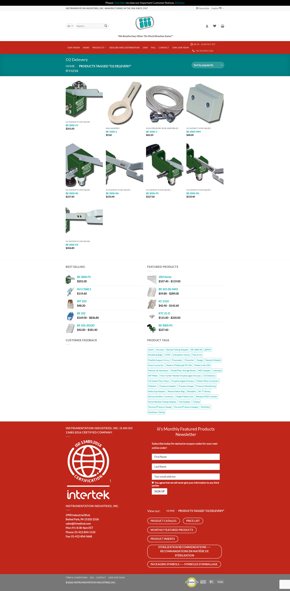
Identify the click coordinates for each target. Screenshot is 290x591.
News (86, 47)
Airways (160, 349)
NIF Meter (153, 375)
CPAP (168, 354)
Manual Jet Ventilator (158, 370)
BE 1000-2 (111, 131)
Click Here (120, 2)
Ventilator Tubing (156, 412)
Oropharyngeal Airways (182, 381)
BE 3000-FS (72, 125)
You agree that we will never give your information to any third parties (185, 484)
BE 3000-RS (72, 193)
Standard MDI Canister (206, 396)
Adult (150, 349)
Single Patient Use (184, 396)
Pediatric (152, 386)
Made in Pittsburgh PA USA (179, 365)
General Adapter (213, 360)
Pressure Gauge (186, 386)
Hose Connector (156, 365)
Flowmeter (177, 360)
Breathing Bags (155, 354)
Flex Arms (197, 354)
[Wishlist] (214, 26)
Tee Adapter (184, 401)
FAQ (153, 47)
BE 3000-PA (192, 193)
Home (70, 66)
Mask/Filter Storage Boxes (183, 370)
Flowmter (189, 360)
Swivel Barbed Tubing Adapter (162, 401)
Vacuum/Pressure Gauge (159, 407)
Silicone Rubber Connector (161, 396)
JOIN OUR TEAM (180, 47)
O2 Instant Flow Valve (158, 381)
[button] (202, 8)
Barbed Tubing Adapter (177, 349)
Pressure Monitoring (206, 386)
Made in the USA (202, 365)
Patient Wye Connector (208, 381)
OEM (145, 47)
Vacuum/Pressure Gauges (186, 407)
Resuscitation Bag (176, 391)
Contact (163, 47)
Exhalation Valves (181, 354)
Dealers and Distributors (124, 47)
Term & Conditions (76, 577)
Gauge (200, 360)
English (215, 8)
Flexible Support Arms (158, 360)
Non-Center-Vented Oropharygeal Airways (181, 375)
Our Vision (73, 47)
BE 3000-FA (72, 244)
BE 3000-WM (193, 131)
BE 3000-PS (152, 193)
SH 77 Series (204, 391)
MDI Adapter (204, 370)
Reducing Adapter (156, 391)
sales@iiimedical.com (78, 523)
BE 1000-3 (151, 131)
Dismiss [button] (180, 2)
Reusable (191, 391)
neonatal (217, 370)
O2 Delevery (209, 375)
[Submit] (106, 26)
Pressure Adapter (168, 386)
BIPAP (208, 349)
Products (98, 47)
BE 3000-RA (112, 193)
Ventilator (205, 407)
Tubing (196, 401)
